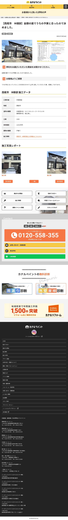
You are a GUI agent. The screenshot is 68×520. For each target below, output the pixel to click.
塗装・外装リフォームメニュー (10, 366)
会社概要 (5, 397)
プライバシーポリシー (8, 405)
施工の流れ (5, 355)
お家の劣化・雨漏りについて (9, 362)
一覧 (34, 181)
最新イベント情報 (18, 207)
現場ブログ (5, 373)
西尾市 (4, 33)
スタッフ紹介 (6, 401)
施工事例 (18, 200)
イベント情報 (10, 7)
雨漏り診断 (5, 380)
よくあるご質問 (6, 394)
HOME (4, 341)
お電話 (53, 7)
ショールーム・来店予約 (8, 387)
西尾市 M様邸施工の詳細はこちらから (29, 136)
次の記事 (8, 181)
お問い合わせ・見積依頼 (8, 390)
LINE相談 (13, 256)
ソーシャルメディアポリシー (33, 336)
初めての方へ (52, 193)
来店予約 (31, 7)
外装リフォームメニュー (52, 200)
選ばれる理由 (18, 193)
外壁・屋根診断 (6, 383)
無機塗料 (10, 33)
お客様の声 (5, 369)
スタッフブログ (52, 207)
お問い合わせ (18, 245)
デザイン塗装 (6, 358)
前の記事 (60, 181)
